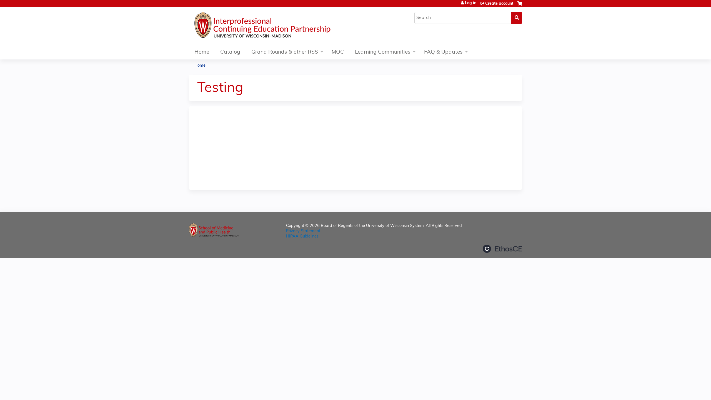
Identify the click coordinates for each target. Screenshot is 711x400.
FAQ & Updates (443, 52)
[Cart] (519, 5)
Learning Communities (382, 52)
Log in (470, 3)
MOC (338, 52)
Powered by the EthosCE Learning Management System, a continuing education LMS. (502, 249)
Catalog (230, 52)
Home (201, 52)
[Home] (279, 26)
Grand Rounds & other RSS (284, 52)
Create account (499, 4)
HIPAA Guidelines (302, 236)
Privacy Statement (303, 231)
